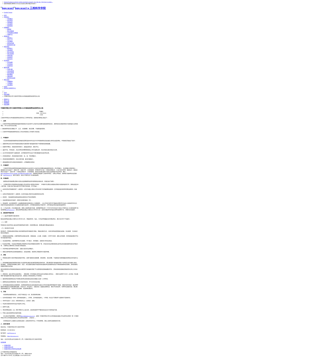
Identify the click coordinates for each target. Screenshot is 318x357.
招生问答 (10, 55)
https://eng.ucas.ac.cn (12, 336)
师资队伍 (6, 36)
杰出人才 (10, 39)
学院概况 (10, 19)
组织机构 (10, 26)
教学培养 (6, 67)
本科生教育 (10, 71)
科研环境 (10, 66)
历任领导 (10, 24)
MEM (5, 86)
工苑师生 (10, 83)
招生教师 (10, 50)
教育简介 (10, 48)
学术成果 (10, 62)
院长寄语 (10, 20)
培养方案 (10, 69)
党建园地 (10, 81)
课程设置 (10, 76)
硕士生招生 (10, 52)
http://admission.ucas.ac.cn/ (28, 316)
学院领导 (10, 22)
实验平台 (10, 34)
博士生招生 (10, 53)
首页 (5, 15)
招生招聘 (6, 94)
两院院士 (10, 38)
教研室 (9, 29)
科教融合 (6, 27)
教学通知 (10, 74)
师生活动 (6, 79)
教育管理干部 (11, 45)
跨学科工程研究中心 (10, 88)
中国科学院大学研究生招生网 (12, 349)
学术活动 (10, 64)
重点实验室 (10, 31)
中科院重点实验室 (12, 32)
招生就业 (6, 46)
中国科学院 (7, 345)
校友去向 (10, 59)
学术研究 (6, 60)
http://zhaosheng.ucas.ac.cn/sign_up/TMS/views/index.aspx (16, 173)
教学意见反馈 (11, 78)
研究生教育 (10, 72)
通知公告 (6, 101)
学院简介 (6, 17)
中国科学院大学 (8, 347)
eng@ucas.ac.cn (7, 175)
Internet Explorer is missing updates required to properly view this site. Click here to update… (28, 2)
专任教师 (10, 41)
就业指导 (10, 57)
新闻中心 (6, 99)
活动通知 (10, 85)
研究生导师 (10, 43)
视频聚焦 (6, 102)
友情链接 (3, 342)
